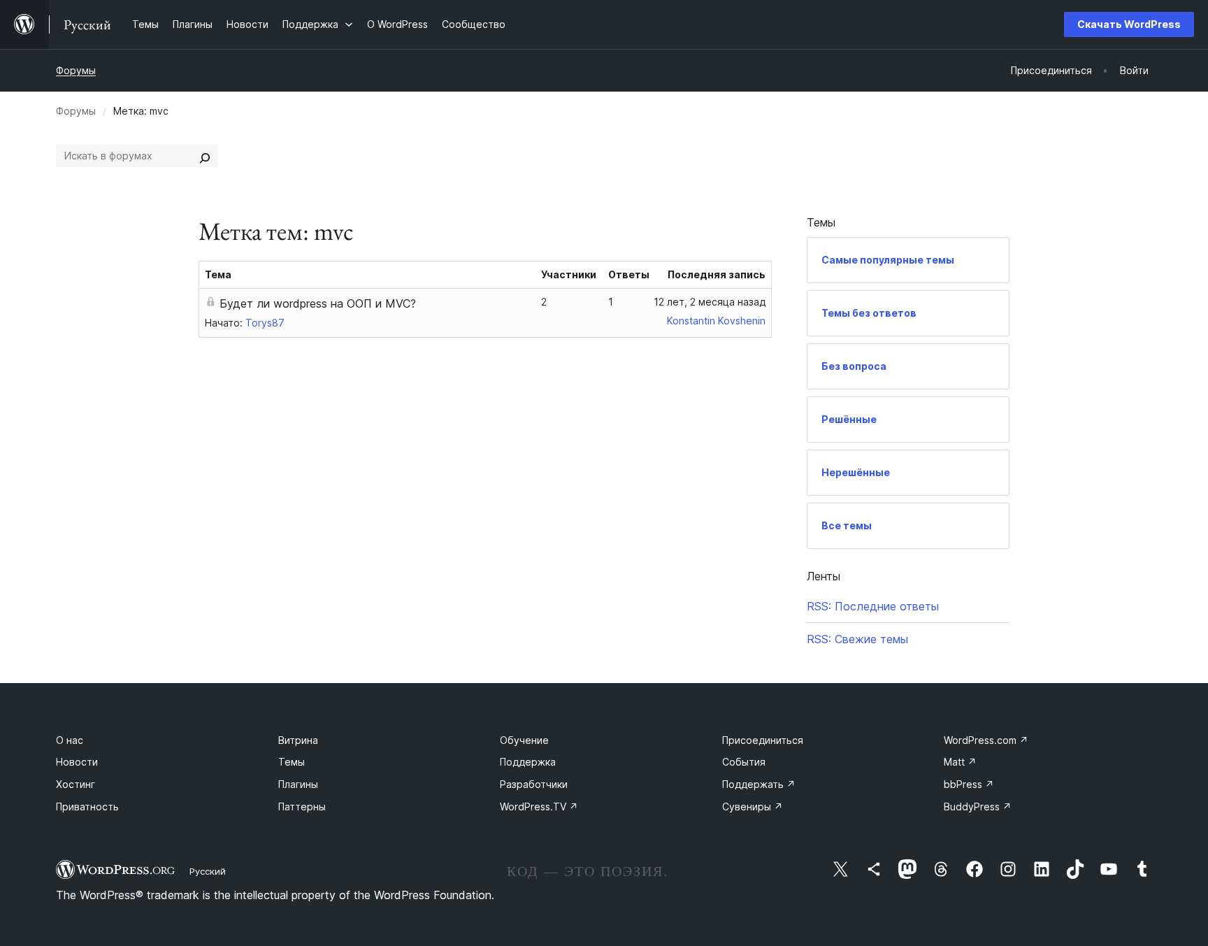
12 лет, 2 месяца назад (709, 302)
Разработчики (534, 784)
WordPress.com (986, 740)
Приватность (87, 806)
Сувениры (752, 806)
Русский (207, 871)
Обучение (524, 740)
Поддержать (759, 784)
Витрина (298, 740)
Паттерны (302, 806)
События (743, 762)
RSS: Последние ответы (873, 606)
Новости (77, 762)
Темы (291, 762)
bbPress (969, 784)
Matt (960, 762)
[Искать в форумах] (205, 156)
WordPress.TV (539, 806)
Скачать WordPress (1129, 24)
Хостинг (75, 784)
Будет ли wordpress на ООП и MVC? (318, 303)
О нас (69, 740)
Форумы (76, 70)
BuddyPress (978, 806)
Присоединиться (762, 740)
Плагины (298, 784)
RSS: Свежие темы (857, 639)
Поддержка (528, 762)
